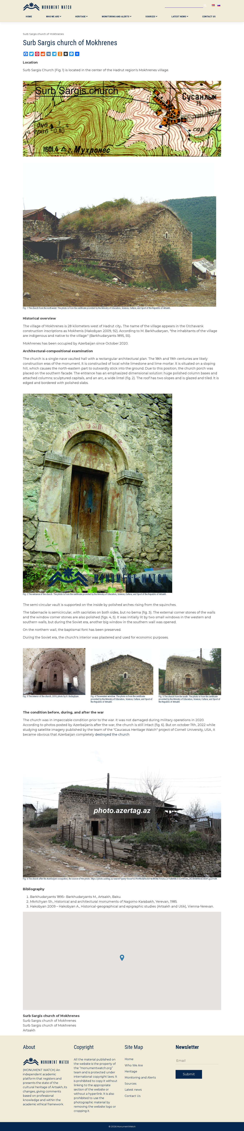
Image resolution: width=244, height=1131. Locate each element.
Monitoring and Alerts (116, 16)
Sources (150, 16)
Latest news (179, 16)
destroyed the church (112, 735)
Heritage (80, 16)
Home (29, 16)
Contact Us (209, 16)
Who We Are (53, 16)
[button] (122, 958)
